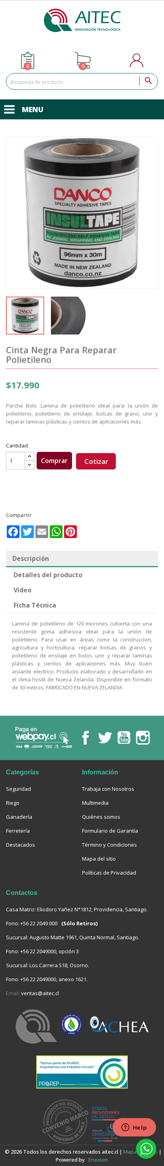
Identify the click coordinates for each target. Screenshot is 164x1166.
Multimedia (95, 802)
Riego (13, 802)
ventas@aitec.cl (40, 993)
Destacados (20, 844)
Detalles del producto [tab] (48, 574)
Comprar (54, 460)
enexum (98, 1159)
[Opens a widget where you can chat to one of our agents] (134, 1128)
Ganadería (19, 816)
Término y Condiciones (109, 844)
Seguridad (18, 788)
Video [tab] (22, 590)
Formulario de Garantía (110, 830)
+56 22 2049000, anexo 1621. (54, 979)
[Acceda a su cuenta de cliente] (137, 60)
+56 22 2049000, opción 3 (49, 951)
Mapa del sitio (99, 858)
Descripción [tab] (30, 558)
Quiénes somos (101, 816)
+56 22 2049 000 (38, 923)
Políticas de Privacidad (109, 872)
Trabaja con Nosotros (108, 788)
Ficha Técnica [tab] (35, 605)
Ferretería (18, 830)
